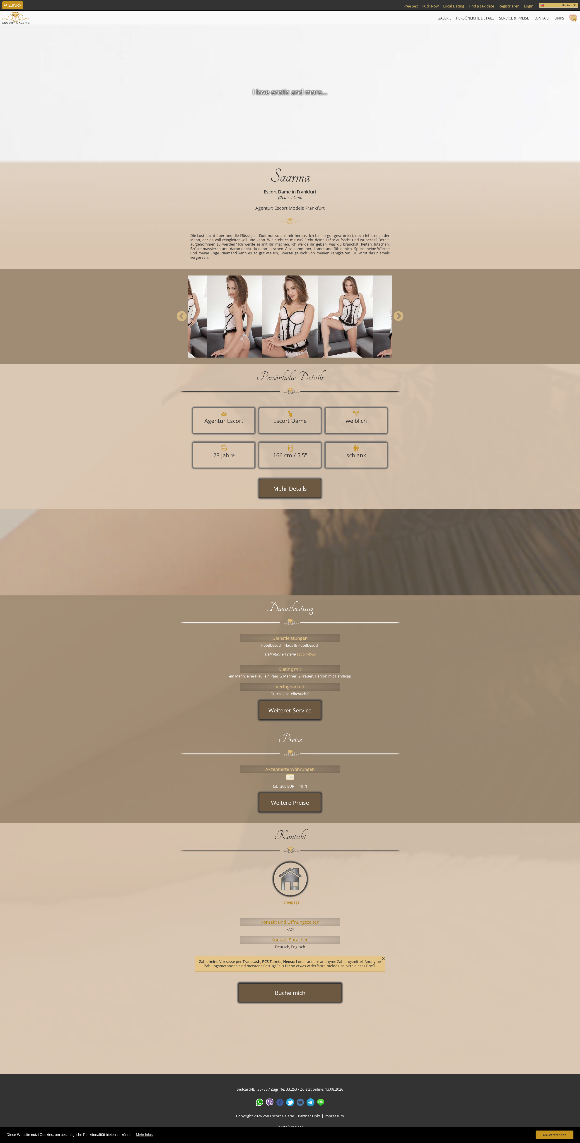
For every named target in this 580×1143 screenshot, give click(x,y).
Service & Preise (514, 18)
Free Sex (411, 6)
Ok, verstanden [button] (554, 1135)
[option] (290, 92)
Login (528, 6)
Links (559, 18)
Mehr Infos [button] (144, 1135)
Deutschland (290, 197)
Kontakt (542, 18)
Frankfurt (306, 192)
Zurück (12, 5)
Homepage (290, 902)
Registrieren (509, 6)
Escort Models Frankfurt (299, 208)
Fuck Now (430, 6)
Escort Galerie (282, 1116)
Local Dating (453, 6)
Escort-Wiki (306, 654)
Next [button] (398, 316)
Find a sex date (481, 6)
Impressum (334, 1116)
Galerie (444, 18)
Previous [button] (181, 316)
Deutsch (567, 5)
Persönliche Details (475, 18)
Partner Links (309, 1116)
